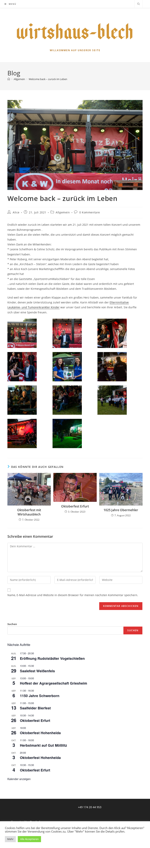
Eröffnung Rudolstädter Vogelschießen (52, 658)
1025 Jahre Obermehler (121, 510)
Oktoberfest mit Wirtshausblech (29, 512)
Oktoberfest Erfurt (75, 506)
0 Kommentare (89, 212)
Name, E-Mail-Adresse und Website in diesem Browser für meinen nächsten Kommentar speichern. (72, 595)
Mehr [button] (10, 839)
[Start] (8, 79)
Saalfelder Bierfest (35, 708)
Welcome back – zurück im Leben (48, 79)
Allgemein (63, 212)
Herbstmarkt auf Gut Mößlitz (43, 745)
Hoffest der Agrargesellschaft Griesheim (53, 683)
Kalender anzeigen (19, 779)
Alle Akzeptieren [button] (29, 839)
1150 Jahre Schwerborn (39, 695)
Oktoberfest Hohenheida (40, 732)
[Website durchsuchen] (138, 4)
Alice (16, 212)
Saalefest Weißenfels (37, 670)
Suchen (12, 624)
